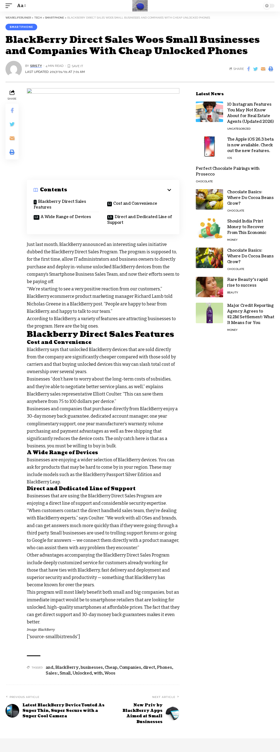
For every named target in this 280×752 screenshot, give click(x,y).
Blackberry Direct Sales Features (60, 204)
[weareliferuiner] (140, 5)
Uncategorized (238, 128)
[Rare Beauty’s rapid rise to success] (209, 287)
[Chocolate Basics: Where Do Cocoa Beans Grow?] (209, 199)
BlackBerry (67, 667)
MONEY (232, 239)
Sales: (52, 673)
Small (65, 673)
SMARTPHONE (21, 26)
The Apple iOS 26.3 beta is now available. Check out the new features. (250, 145)
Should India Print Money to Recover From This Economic (246, 227)
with (98, 673)
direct (149, 667)
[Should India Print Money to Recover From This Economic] (209, 228)
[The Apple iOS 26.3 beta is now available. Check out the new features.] (209, 146)
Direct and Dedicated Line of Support (139, 219)
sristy (36, 66)
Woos (109, 673)
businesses (92, 667)
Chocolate (204, 181)
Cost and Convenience (135, 203)
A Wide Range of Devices (66, 216)
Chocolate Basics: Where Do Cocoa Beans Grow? (250, 197)
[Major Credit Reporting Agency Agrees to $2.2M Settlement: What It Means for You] (209, 313)
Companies (130, 667)
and (49, 667)
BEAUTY (232, 292)
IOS (229, 157)
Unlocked (82, 673)
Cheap (111, 667)
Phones (164, 667)
